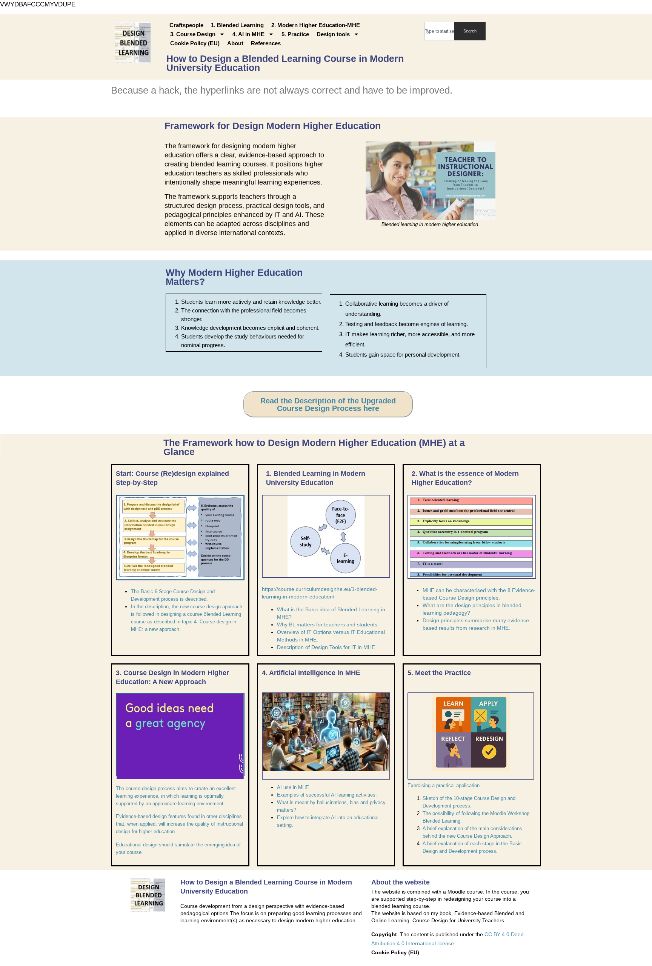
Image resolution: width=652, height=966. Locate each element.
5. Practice (295, 34)
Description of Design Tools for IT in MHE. (327, 647)
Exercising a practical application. (444, 785)
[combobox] (439, 31)
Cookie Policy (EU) (195, 43)
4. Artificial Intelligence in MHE (311, 673)
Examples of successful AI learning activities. (327, 795)
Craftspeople (186, 25)
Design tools (333, 34)
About (235, 43)
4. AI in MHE (248, 34)
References (266, 43)
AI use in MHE (293, 787)
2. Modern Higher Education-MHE (315, 25)
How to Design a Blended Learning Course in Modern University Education (285, 63)
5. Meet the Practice (439, 673)
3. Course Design (192, 34)
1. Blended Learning (237, 25)
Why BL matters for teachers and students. (328, 624)
